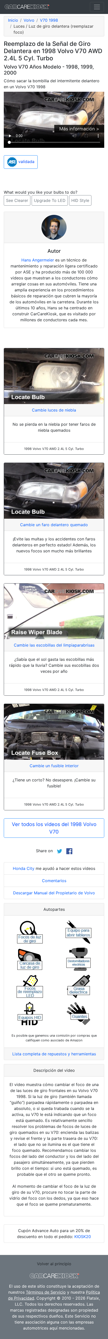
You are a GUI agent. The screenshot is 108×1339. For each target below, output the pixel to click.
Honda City (23, 868)
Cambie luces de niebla (54, 410)
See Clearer (17, 200)
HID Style (80, 200)
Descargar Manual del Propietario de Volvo (54, 892)
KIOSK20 (82, 1236)
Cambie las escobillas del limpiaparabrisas (54, 645)
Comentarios (54, 880)
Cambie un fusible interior (54, 765)
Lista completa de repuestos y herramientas (54, 1053)
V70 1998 (49, 20)
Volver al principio (54, 1263)
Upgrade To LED (50, 200)
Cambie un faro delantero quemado (54, 524)
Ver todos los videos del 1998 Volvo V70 (54, 828)
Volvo (29, 20)
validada (25, 161)
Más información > (79, 128)
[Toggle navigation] (97, 7)
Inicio (13, 20)
